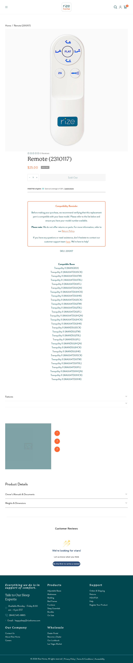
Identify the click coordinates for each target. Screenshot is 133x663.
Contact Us (10, 633)
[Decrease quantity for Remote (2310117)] (30, 177)
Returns (92, 594)
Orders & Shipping (97, 590)
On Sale (50, 615)
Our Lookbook (53, 640)
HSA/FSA (93, 597)
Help (91, 601)
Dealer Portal (52, 633)
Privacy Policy (69, 659)
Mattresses (51, 594)
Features (9, 396)
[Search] (115, 7)
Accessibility (100, 659)
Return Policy (68, 231)
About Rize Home (12, 636)
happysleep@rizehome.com (27, 620)
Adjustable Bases (54, 590)
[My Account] (120, 7)
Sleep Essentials (53, 608)
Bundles (50, 611)
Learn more (69, 188)
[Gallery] (66, 90)
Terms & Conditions (85, 659)
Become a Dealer (54, 636)
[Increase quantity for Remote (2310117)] (37, 177)
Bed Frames (52, 601)
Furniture (51, 604)
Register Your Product (98, 604)
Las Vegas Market (54, 643)
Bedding (50, 597)
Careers (8, 640)
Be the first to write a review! (66, 564)
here (68, 241)
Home (8, 25)
